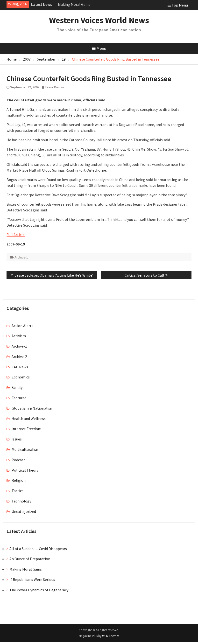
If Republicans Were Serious (32, 579)
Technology (21, 501)
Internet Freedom (26, 428)
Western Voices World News (99, 20)
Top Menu (180, 5)
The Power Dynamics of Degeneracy (38, 589)
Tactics (17, 490)
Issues (17, 439)
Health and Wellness (29, 418)
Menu (101, 48)
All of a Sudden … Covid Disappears (38, 548)
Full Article (16, 234)
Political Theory (25, 470)
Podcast (18, 459)
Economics (21, 377)
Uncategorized (24, 511)
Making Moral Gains (74, 4)
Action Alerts (22, 325)
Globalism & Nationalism (32, 408)
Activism (19, 335)
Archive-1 (21, 257)
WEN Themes (110, 636)
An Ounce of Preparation (29, 558)
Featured (19, 397)
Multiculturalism (25, 449)
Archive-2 (19, 356)
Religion (19, 480)
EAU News (20, 366)
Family (17, 387)
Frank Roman (54, 87)
